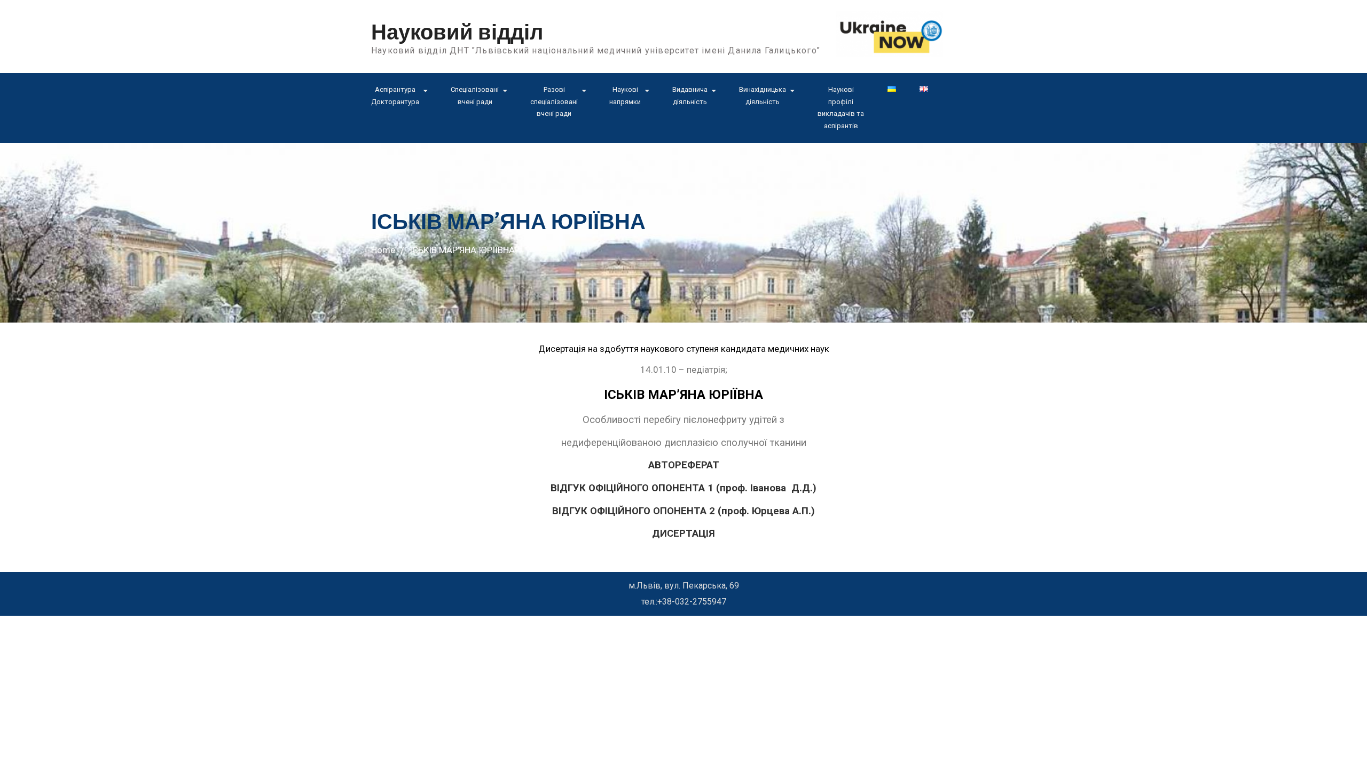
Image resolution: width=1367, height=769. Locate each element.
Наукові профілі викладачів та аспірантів (841, 107)
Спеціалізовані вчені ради (475, 95)
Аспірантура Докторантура (395, 95)
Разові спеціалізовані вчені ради (554, 101)
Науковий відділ (457, 32)
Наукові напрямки (625, 95)
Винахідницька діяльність (762, 95)
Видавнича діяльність (690, 95)
